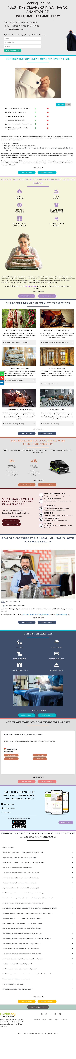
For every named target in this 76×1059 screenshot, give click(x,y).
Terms (50, 1019)
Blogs (56, 1019)
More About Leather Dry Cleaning (13, 424)
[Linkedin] (60, 1014)
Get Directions (11, 755)
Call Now (11, 758)
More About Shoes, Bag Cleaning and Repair (54, 342)
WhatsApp (40, 758)
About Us (37, 1019)
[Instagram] (50, 1014)
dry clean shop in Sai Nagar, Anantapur (36, 614)
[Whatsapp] (46, 1014)
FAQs (44, 1019)
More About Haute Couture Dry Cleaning (15, 342)
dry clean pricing (61, 614)
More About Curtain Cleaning (50, 384)
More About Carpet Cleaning (50, 424)
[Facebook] (41, 1014)
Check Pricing (40, 755)
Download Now (65, 822)
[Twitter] (55, 1014)
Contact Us (64, 1019)
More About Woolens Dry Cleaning (13, 380)
